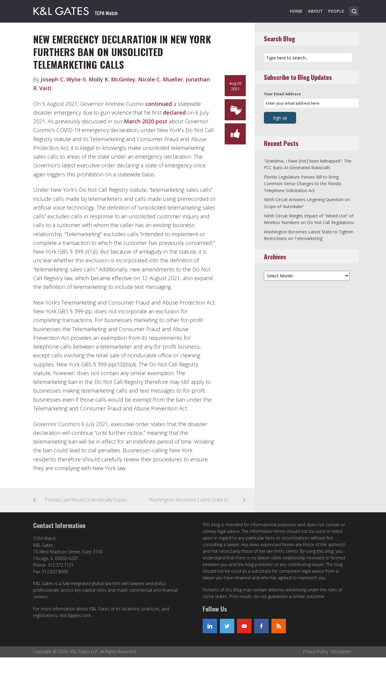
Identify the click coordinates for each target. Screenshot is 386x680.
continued (158, 103)
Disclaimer (341, 651)
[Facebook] (261, 626)
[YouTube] (244, 626)
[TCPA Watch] (76, 10)
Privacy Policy (315, 651)
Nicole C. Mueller (160, 79)
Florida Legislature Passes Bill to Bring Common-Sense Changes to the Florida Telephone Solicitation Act (302, 183)
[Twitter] (227, 626)
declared (174, 112)
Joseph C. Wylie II (63, 79)
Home (296, 11)
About (315, 11)
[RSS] (278, 626)
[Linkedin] (210, 626)
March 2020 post (145, 121)
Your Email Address (282, 93)
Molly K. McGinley (112, 79)
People (336, 11)
